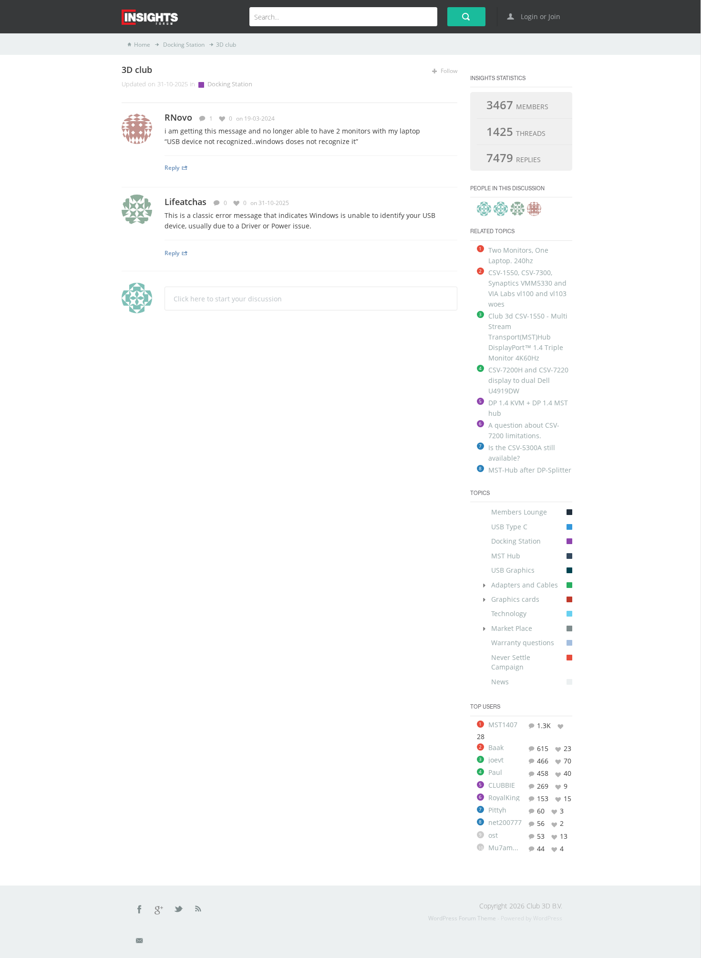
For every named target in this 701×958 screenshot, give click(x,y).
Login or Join (539, 16)
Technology (508, 613)
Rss (198, 911)
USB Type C (509, 526)
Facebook (139, 911)
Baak (496, 747)
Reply (172, 167)
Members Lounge (519, 511)
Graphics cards (515, 599)
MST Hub (505, 555)
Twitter (179, 911)
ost (493, 835)
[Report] (453, 118)
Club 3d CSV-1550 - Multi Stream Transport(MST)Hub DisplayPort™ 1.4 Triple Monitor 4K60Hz (527, 336)
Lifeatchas (185, 201)
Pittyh (497, 810)
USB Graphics (513, 570)
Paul (495, 772)
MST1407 (502, 724)
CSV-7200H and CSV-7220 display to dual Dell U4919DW (528, 380)
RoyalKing (504, 797)
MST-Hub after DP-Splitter (529, 469)
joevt (496, 760)
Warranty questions (522, 642)
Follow (448, 71)
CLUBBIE (501, 785)
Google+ (159, 911)
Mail (140, 942)
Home (142, 45)
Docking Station (183, 45)
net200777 (505, 822)
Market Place (511, 628)
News (500, 681)
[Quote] (439, 118)
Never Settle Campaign (510, 662)
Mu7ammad (505, 848)
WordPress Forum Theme (462, 918)
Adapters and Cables (524, 584)
